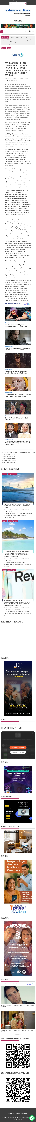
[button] (32, 1118)
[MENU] (1, 31)
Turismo (15, 521)
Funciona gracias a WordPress (11, 1117)
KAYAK (9, 560)
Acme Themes (18, 1119)
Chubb (10, 511)
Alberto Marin (24, 78)
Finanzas (4, 48)
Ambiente (4, 474)
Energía (10, 474)
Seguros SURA (13, 80)
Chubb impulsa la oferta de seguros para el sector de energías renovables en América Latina (17, 505)
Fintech (9, 48)
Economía (4, 521)
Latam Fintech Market (14, 609)
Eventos (4, 570)
